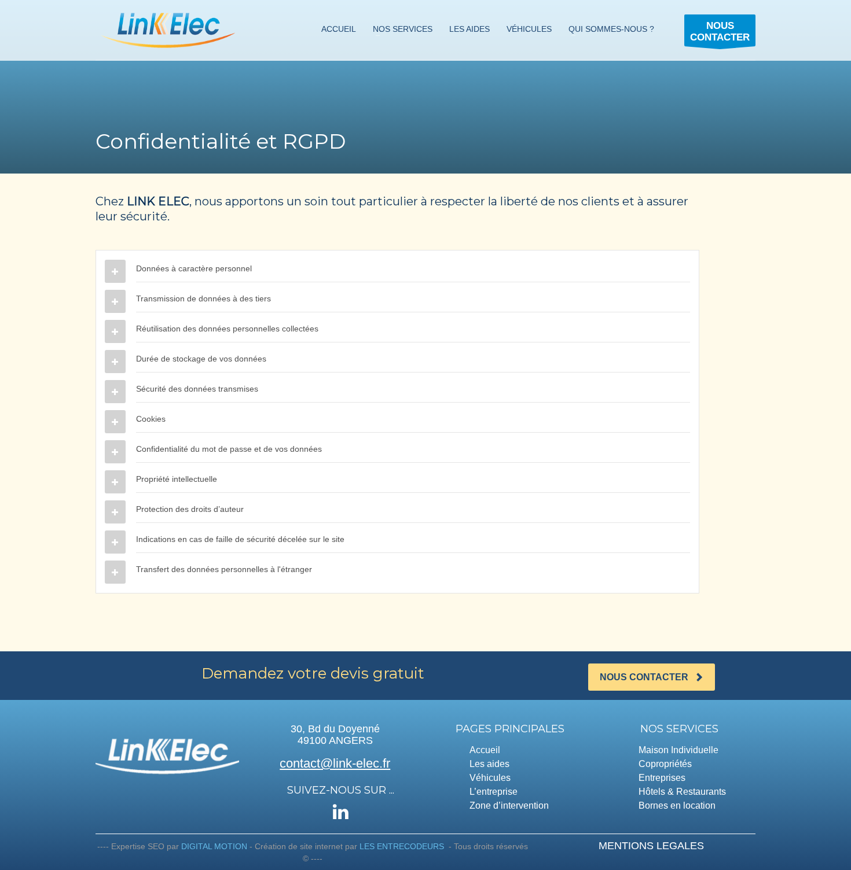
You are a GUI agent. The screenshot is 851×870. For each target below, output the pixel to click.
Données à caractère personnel (194, 268)
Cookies (151, 418)
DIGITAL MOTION (214, 846)
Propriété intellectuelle (176, 479)
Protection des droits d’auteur (190, 509)
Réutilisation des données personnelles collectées (227, 328)
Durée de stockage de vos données (201, 358)
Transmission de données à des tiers (203, 298)
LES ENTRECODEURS (402, 846)
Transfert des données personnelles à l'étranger (224, 569)
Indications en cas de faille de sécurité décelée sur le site (240, 539)
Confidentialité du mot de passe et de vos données (229, 449)
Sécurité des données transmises (197, 388)
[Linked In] (341, 811)
